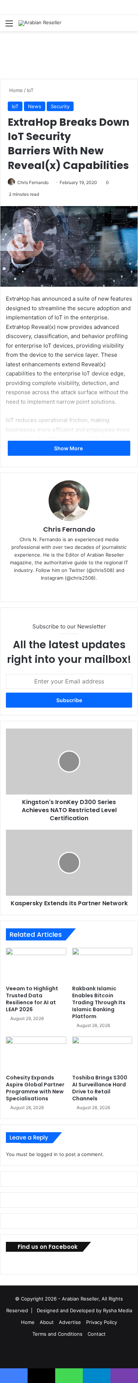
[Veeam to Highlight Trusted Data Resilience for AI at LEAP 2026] (36, 965)
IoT (30, 90)
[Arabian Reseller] (39, 23)
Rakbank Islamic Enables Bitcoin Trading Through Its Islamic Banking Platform (98, 1002)
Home (15, 90)
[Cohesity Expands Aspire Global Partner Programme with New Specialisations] (36, 1053)
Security (60, 106)
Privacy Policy (101, 1322)
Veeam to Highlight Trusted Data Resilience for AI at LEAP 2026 (32, 999)
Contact (97, 1334)
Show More (69, 448)
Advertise (70, 1322)
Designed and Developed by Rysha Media (84, 1310)
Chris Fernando (33, 182)
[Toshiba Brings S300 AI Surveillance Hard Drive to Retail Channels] (102, 1053)
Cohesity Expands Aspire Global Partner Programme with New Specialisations (35, 1088)
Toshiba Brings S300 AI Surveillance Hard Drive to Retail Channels (99, 1088)
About (47, 1322)
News (34, 106)
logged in (47, 1154)
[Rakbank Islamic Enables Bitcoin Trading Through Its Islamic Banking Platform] (102, 965)
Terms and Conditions (57, 1334)
